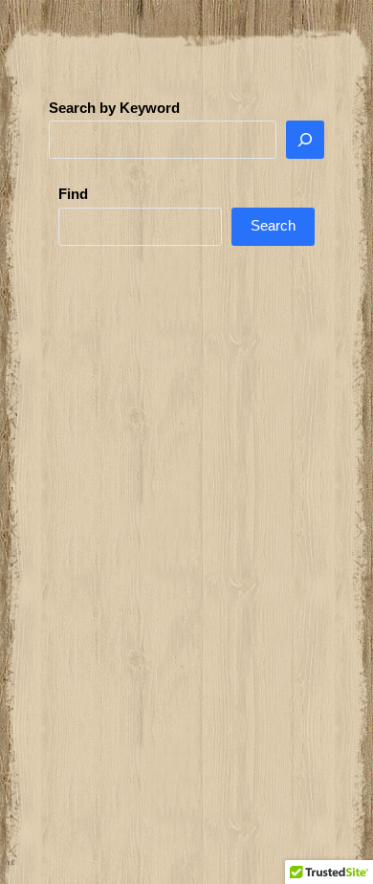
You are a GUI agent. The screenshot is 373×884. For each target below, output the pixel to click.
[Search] (305, 140)
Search (273, 225)
